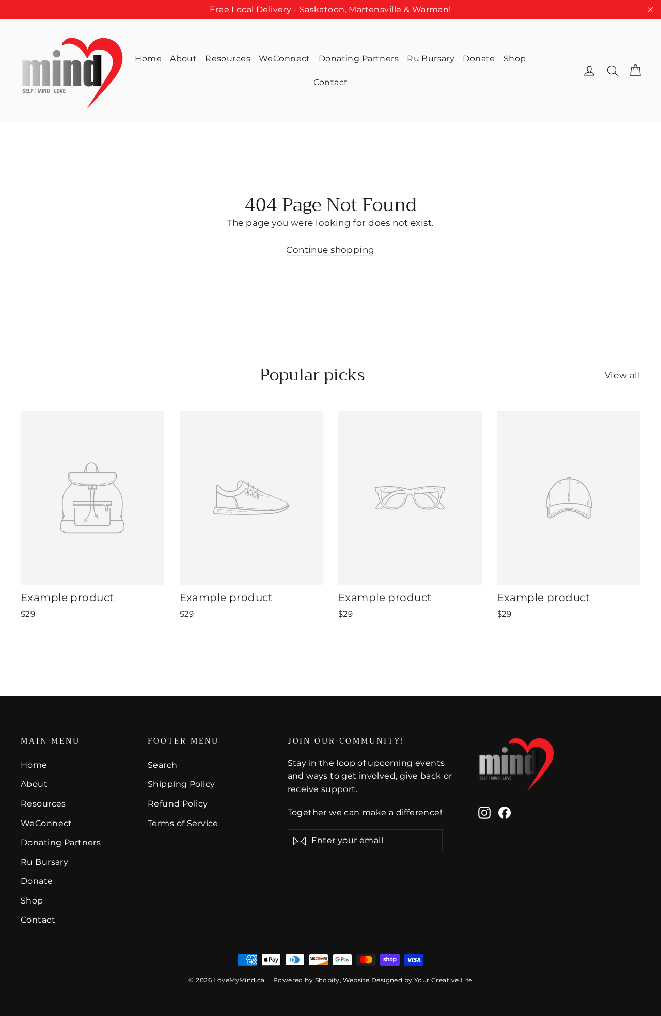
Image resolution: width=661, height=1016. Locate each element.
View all (622, 375)
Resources (227, 58)
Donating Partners (359, 58)
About (183, 58)
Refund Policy (178, 804)
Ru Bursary (430, 58)
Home (148, 58)
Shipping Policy (181, 784)
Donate (479, 58)
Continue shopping (330, 250)
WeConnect (284, 58)
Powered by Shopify (306, 980)
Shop (514, 58)
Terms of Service (183, 823)
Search (163, 765)
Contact (330, 82)
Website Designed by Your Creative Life (407, 980)
